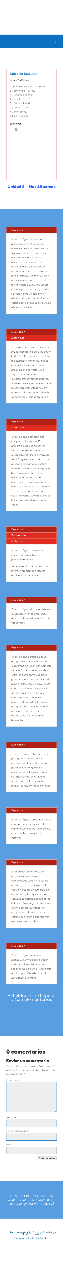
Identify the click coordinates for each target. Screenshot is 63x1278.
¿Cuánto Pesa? (21, 103)
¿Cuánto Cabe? (21, 107)
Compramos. (19, 112)
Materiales (17, 338)
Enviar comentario (46, 1158)
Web (8, 1144)
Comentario (13, 1080)
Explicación (18, 230)
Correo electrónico (17, 1131)
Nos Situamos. (20, 116)
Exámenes (15, 124)
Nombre (11, 1117)
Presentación (19, 535)
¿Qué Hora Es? (21, 99)
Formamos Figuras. (23, 91)
